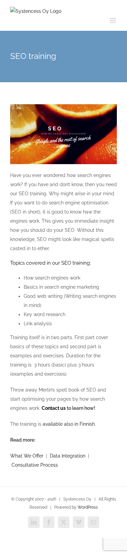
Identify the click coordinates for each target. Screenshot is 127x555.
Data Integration (67, 456)
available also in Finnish (69, 424)
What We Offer (26, 456)
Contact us (54, 408)
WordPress (88, 507)
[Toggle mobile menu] (113, 20)
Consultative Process (35, 465)
